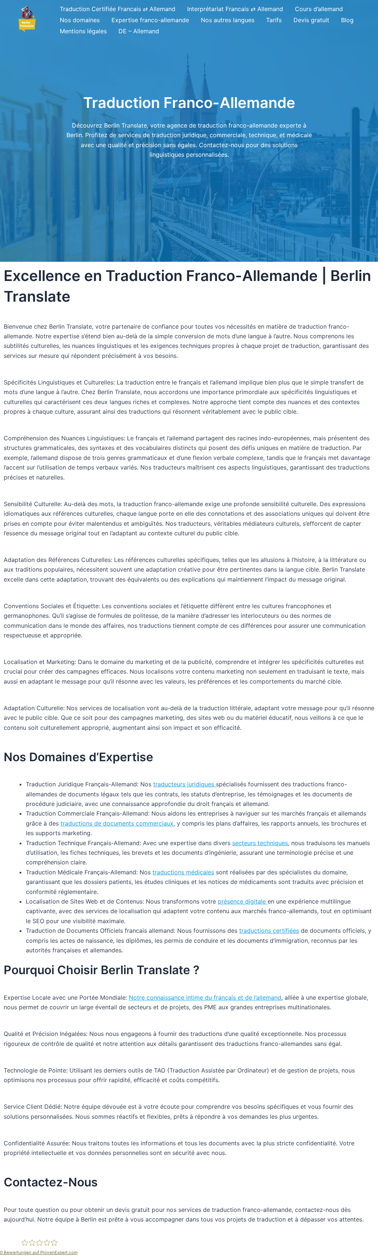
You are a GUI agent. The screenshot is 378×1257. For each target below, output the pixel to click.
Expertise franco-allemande (150, 20)
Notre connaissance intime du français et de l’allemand (205, 997)
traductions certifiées (269, 930)
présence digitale (243, 901)
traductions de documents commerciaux (117, 823)
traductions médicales (183, 872)
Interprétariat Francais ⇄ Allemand (235, 9)
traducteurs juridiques (184, 784)
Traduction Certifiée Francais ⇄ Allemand (117, 9)
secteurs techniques (260, 843)
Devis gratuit (311, 20)
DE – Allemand (138, 31)
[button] (27, 20)
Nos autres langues (227, 20)
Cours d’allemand (319, 9)
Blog (347, 20)
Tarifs (274, 20)
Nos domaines (80, 20)
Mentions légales (83, 31)
